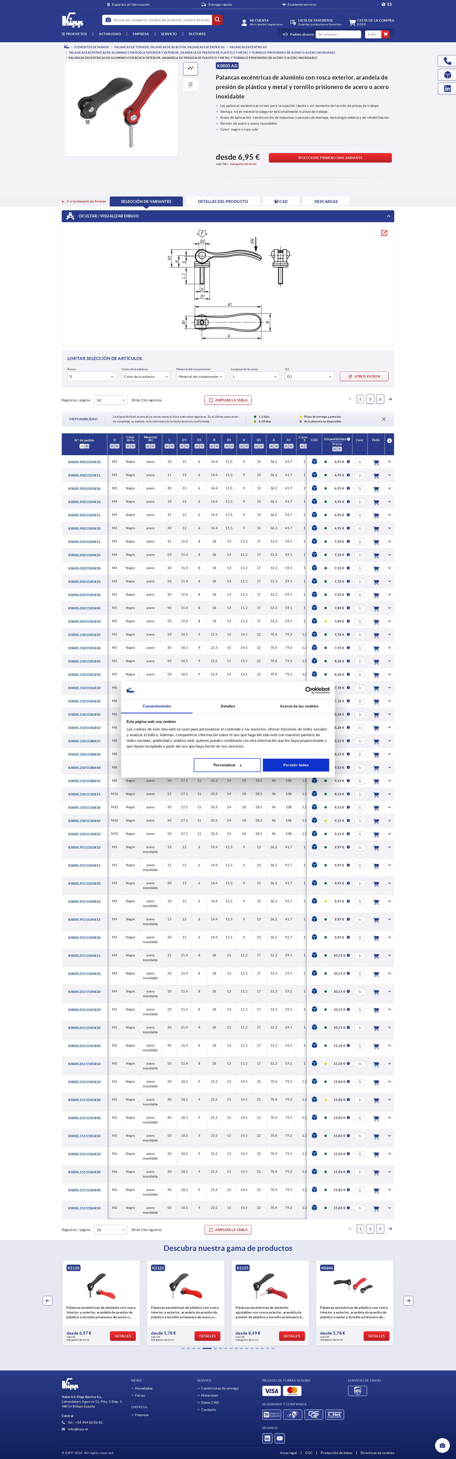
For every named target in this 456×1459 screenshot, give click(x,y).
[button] (183, 1348)
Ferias (140, 1395)
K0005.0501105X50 (84, 621)
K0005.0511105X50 (84, 1064)
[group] (101, 1303)
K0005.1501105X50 (84, 675)
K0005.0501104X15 (84, 542)
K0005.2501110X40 (84, 821)
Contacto (208, 1410)
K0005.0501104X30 (84, 568)
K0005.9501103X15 (84, 475)
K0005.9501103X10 (84, 462)
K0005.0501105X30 (84, 595)
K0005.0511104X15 (84, 956)
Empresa (141, 34)
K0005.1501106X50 (84, 728)
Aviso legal (288, 1452)
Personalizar (225, 765)
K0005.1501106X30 (84, 701)
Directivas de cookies (377, 1453)
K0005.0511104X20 (84, 974)
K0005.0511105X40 (84, 1046)
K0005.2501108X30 (84, 754)
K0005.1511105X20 (84, 1082)
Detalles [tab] (228, 706)
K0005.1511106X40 (84, 1190)
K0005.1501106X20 (84, 688)
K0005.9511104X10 (84, 901)
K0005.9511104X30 (84, 938)
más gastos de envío (243, 163)
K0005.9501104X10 (84, 502)
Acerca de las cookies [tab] (299, 706)
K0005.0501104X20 (84, 555)
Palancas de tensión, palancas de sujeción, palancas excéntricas (169, 47)
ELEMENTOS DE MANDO (91, 47)
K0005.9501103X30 (84, 489)
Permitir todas (296, 765)
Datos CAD (210, 1402)
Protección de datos (336, 1452)
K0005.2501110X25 (84, 794)
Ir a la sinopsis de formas (86, 201)
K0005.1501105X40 (84, 661)
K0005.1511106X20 (84, 1154)
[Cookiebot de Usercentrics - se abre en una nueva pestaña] (309, 690)
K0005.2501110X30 (84, 807)
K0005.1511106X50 (84, 1208)
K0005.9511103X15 (84, 865)
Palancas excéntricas (248, 47)
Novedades (144, 1388)
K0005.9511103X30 (84, 883)
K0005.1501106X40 (84, 714)
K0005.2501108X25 (84, 741)
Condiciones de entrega (219, 1388)
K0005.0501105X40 (84, 608)
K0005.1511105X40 (84, 1118)
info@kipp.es (77, 1429)
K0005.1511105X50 (84, 1136)
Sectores (197, 34)
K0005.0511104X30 (84, 992)
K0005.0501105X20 (84, 582)
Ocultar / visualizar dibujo (108, 216)
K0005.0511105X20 (84, 1010)
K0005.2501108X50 (84, 781)
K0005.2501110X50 (84, 834)
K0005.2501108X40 (84, 768)
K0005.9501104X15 (84, 515)
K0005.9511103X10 (84, 847)
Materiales (209, 1395)
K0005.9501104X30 (84, 528)
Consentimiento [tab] (157, 706)
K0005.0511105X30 (84, 1028)
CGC (309, 1452)
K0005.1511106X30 (84, 1172)
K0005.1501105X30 (84, 648)
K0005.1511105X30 (84, 1100)
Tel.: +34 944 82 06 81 (85, 1422)
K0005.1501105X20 (84, 635)
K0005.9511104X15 (84, 919)
